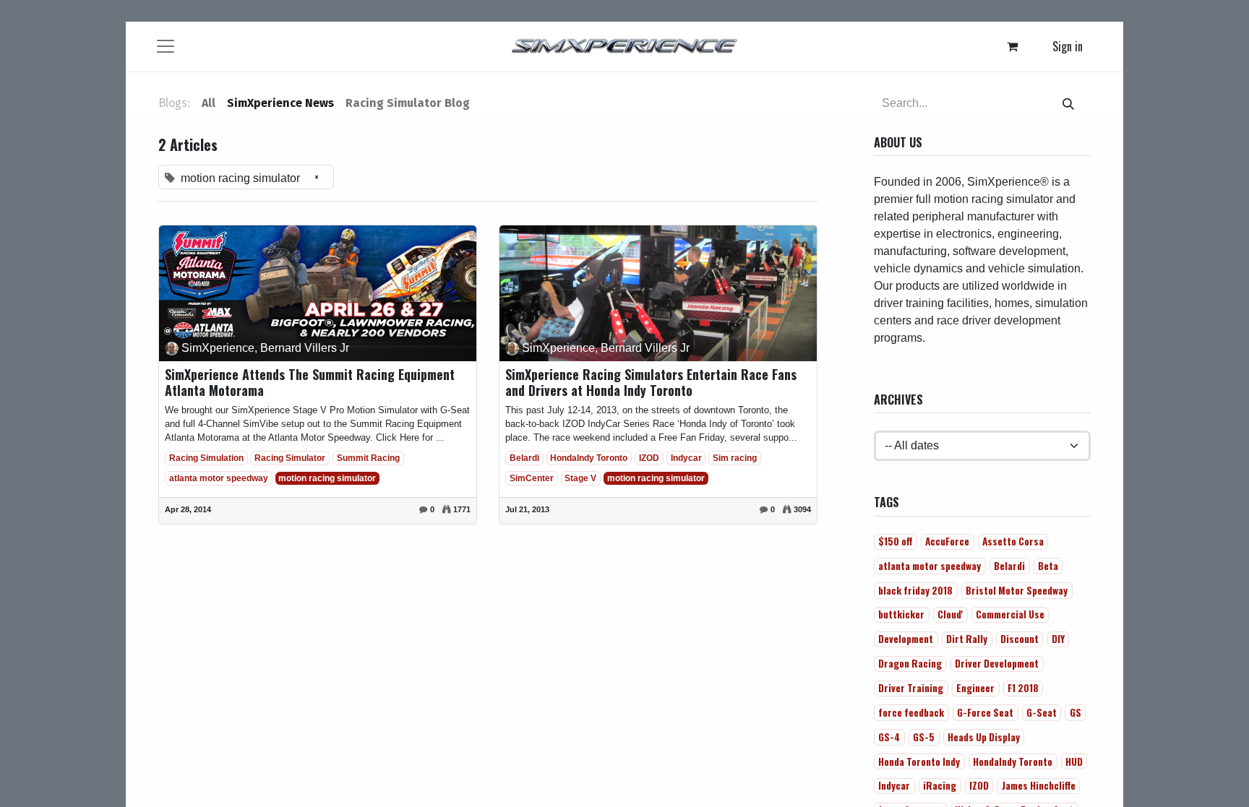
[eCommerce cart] (1012, 46)
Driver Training (910, 688)
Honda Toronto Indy (919, 761)
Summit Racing (368, 458)
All (208, 103)
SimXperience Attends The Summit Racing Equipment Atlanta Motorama (310, 382)
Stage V (580, 478)
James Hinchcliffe (1039, 785)
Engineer (975, 688)
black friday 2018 (915, 590)
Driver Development (997, 663)
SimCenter (532, 478)
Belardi (524, 458)
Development (905, 638)
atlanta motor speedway (218, 478)
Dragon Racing (910, 663)
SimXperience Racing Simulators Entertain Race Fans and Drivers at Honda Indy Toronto (651, 382)
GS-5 (924, 737)
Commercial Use (1010, 614)
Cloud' (950, 614)
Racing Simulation (206, 458)
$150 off (895, 541)
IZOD (649, 458)
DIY (1058, 638)
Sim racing (735, 458)
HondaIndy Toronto (588, 458)
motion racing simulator (327, 478)
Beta (1048, 565)
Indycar (686, 458)
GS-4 (889, 737)
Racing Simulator (289, 458)
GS (1075, 712)
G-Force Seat (985, 712)
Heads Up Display (984, 737)
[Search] (1068, 103)
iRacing (939, 785)
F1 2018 (1023, 688)
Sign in (1067, 46)
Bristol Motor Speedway (1017, 590)
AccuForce (947, 541)
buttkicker (901, 614)
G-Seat (1041, 712)
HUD (1074, 761)
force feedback (911, 712)
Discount (1019, 638)
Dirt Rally (966, 638)
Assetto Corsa (1013, 541)
